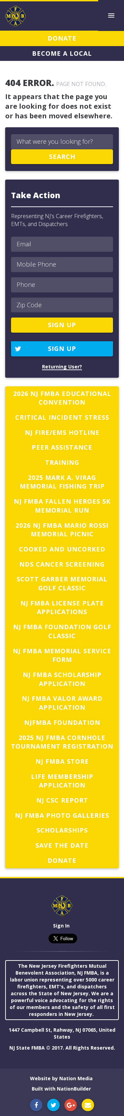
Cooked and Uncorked (62, 549)
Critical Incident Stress (62, 417)
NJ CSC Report (62, 800)
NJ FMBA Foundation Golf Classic (62, 631)
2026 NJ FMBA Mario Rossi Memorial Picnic (62, 529)
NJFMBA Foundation (62, 722)
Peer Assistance (62, 447)
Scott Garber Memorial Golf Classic (62, 583)
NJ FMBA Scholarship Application (62, 679)
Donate (62, 38)
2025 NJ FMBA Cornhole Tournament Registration (62, 742)
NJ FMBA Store (62, 761)
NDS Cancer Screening (62, 564)
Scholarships (62, 830)
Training (62, 462)
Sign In (61, 925)
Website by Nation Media (61, 1078)
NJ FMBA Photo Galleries (62, 815)
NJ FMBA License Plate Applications (62, 607)
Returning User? (62, 366)
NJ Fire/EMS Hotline (62, 432)
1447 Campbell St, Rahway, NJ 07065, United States (62, 1033)
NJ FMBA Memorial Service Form (62, 655)
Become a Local (62, 53)
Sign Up (62, 348)
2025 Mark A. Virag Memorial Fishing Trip (62, 482)
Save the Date (62, 845)
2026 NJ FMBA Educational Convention (62, 398)
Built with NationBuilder (61, 1088)
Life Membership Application (62, 781)
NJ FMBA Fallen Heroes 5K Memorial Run (62, 505)
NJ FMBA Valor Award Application (62, 702)
